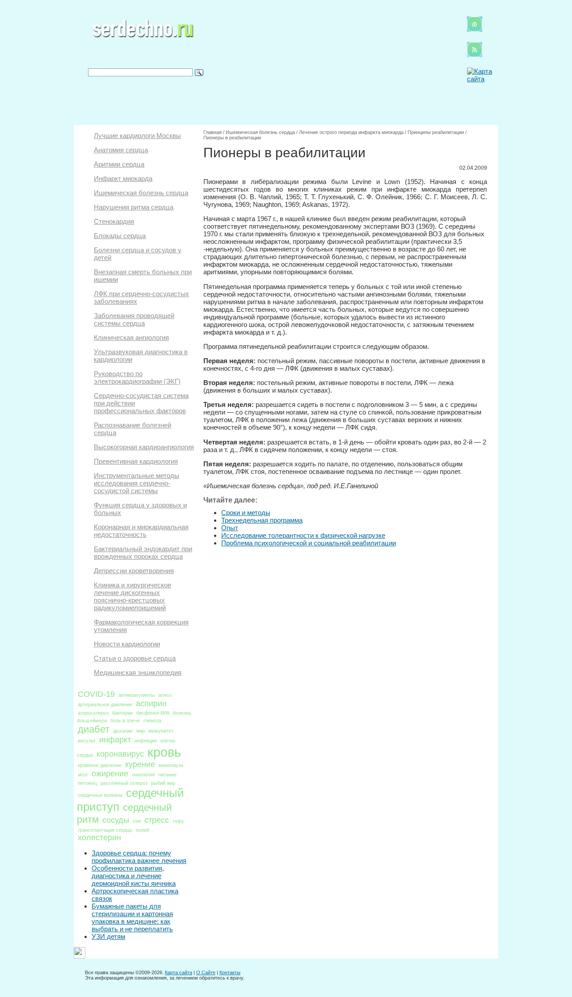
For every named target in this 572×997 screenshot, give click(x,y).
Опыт (229, 528)
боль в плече (125, 720)
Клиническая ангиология (131, 337)
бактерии (122, 713)
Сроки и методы (245, 512)
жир (140, 730)
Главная (212, 132)
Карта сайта (178, 972)
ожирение (110, 773)
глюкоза (152, 720)
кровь (164, 752)
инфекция (146, 740)
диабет (93, 729)
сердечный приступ (130, 799)
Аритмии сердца (119, 164)
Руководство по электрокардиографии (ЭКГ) (137, 377)
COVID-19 (96, 694)
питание (167, 774)
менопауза (171, 765)
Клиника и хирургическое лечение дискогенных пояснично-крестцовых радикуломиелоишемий (132, 596)
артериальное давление (105, 704)
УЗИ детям (108, 936)
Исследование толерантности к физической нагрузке (303, 535)
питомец (87, 783)
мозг (83, 774)
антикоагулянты (136, 695)
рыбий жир (163, 783)
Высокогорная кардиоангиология (144, 447)
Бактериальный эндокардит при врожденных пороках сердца (143, 552)
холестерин (99, 837)
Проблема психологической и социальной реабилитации (308, 543)
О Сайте (205, 972)
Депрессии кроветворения (134, 570)
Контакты (229, 972)
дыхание (123, 730)
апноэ (165, 695)
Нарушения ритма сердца (133, 207)
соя (137, 821)
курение (140, 764)
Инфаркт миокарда (123, 178)
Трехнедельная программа (262, 520)
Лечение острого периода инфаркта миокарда (351, 132)
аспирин (151, 703)
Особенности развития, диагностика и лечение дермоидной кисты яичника (134, 875)
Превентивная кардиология (136, 461)
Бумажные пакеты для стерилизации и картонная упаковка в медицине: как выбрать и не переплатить (132, 917)
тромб (142, 830)
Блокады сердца (120, 235)
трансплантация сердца (105, 830)
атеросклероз (93, 713)
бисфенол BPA (152, 713)
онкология (143, 774)
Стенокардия (114, 221)
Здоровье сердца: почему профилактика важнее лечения (139, 856)
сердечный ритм (124, 813)
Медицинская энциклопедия (137, 672)
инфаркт (115, 739)
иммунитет (160, 730)
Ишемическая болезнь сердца (141, 193)
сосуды (115, 820)
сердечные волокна (100, 795)
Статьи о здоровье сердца (135, 658)
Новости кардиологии (127, 644)
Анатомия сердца (121, 150)
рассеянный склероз (124, 783)
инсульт (87, 740)
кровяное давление (100, 765)
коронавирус (120, 754)
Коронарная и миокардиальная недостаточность (141, 530)
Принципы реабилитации (436, 132)
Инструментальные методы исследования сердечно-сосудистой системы (136, 483)
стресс (156, 820)
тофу (178, 821)
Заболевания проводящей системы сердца (134, 319)
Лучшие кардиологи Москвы (137, 135)
